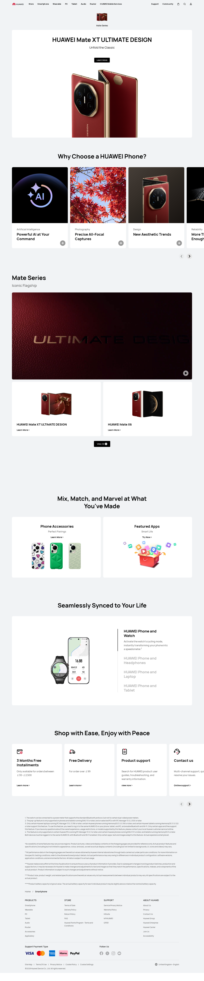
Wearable (29, 909)
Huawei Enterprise (150, 922)
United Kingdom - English (169, 964)
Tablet (27, 918)
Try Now (146, 537)
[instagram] (113, 953)
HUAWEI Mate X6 (120, 424)
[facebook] (101, 953)
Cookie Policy (71, 964)
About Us (147, 905)
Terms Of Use (41, 964)
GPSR (106, 922)
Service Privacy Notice (113, 905)
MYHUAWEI (108, 918)
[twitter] (107, 953)
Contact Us (148, 914)
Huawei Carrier (149, 927)
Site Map (28, 964)
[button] (178, 4)
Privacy (146, 909)
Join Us (146, 931)
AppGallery (29, 936)
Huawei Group (149, 918)
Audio (27, 922)
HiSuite (107, 914)
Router (28, 927)
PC (26, 914)
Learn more (22, 785)
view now (126, 785)
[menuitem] (43, 905)
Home (28, 891)
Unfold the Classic (102, 47)
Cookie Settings (86, 964)
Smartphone (30, 905)
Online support (182, 785)
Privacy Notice (56, 964)
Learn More (102, 60)
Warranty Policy (110, 909)
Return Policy (69, 914)
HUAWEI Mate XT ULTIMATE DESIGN (102, 39)
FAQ (66, 918)
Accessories (30, 931)
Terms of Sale (69, 905)
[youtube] (119, 953)
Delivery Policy (70, 909)
